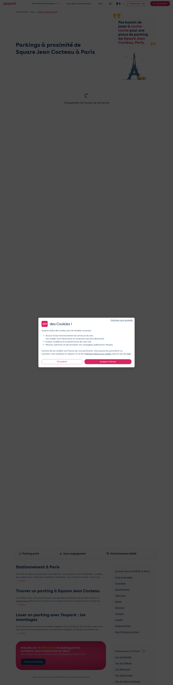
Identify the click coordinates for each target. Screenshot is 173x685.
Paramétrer (62, 362)
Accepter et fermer (108, 362)
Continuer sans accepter (122, 320)
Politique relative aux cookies (98, 353)
